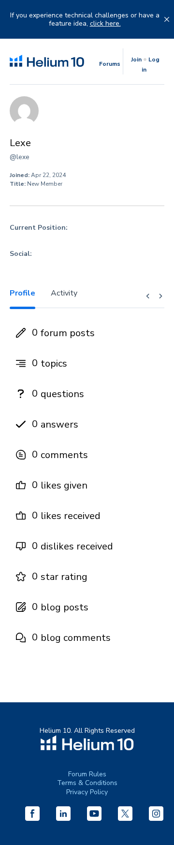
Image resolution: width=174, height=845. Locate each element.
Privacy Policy (87, 792)
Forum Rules (87, 774)
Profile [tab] (22, 293)
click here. (105, 23)
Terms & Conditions (87, 782)
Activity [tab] (64, 293)
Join (136, 59)
